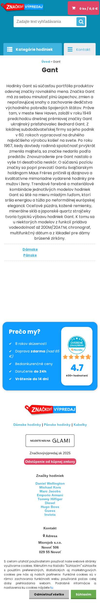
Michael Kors (50, 487)
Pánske (30, 255)
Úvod (46, 62)
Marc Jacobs (50, 491)
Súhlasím (83, 594)
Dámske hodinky (27, 425)
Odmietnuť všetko (49, 594)
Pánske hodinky (57, 425)
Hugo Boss (50, 507)
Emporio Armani (50, 495)
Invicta (50, 514)
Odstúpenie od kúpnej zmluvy (50, 461)
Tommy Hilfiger (50, 499)
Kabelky (80, 425)
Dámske (30, 249)
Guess (50, 511)
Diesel (50, 503)
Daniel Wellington (50, 483)
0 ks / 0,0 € (88, 8)
